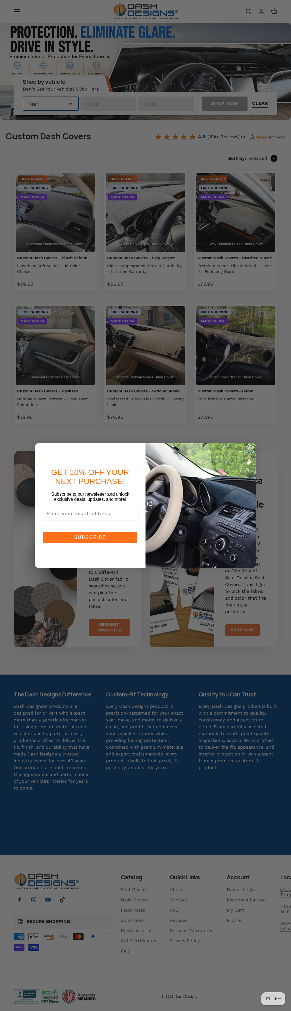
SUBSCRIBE (90, 537)
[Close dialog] (250, 449)
